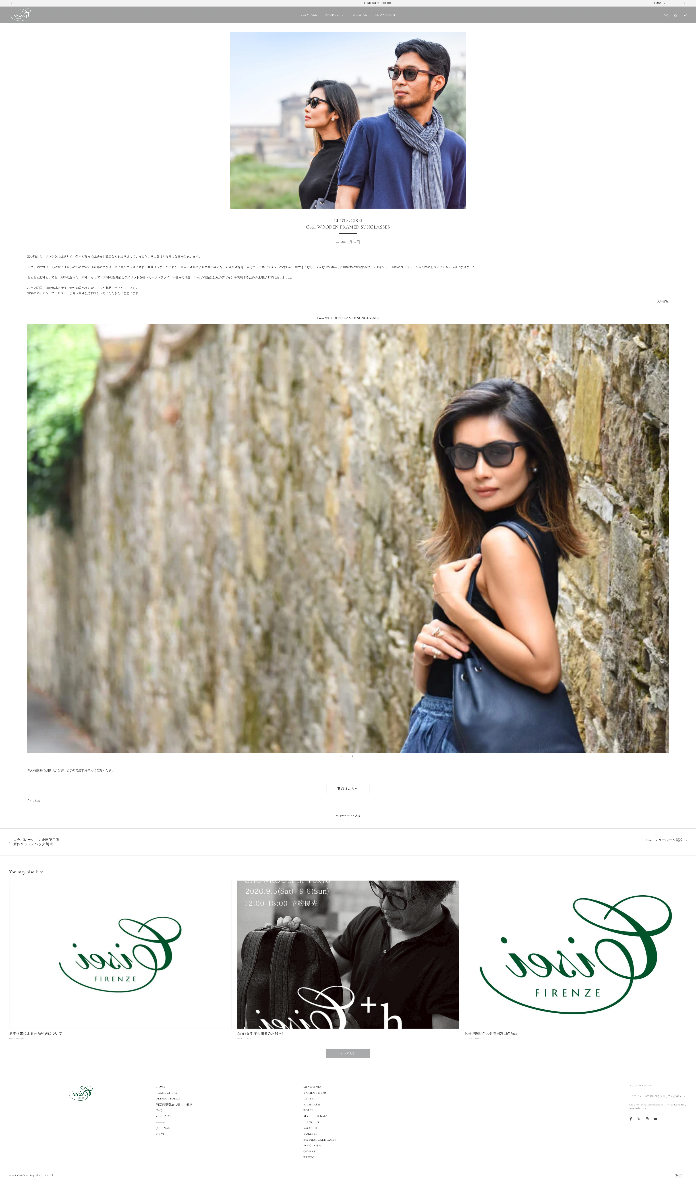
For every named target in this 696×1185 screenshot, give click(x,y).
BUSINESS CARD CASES (319, 1140)
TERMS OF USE (166, 1093)
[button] (666, 15)
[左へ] (12, 3)
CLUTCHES (311, 1122)
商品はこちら (347, 788)
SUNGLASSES (312, 1145)
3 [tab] (352, 756)
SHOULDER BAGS (315, 1116)
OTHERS (309, 1151)
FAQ (159, 1110)
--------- (160, 1122)
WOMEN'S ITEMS (315, 1093)
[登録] (685, 1096)
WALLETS (310, 1134)
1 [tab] (341, 756)
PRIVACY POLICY (168, 1098)
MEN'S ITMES (312, 1087)
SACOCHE (310, 1128)
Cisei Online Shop (25, 1175)
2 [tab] (347, 756)
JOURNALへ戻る (350, 815)
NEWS (160, 1134)
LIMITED (309, 1098)
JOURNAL (163, 1128)
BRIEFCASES (312, 1104)
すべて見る (348, 1053)
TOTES (308, 1110)
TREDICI (309, 1157)
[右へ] (684, 3)
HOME (160, 1087)
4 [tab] (358, 756)
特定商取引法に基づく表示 (174, 1104)
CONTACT (163, 1116)
